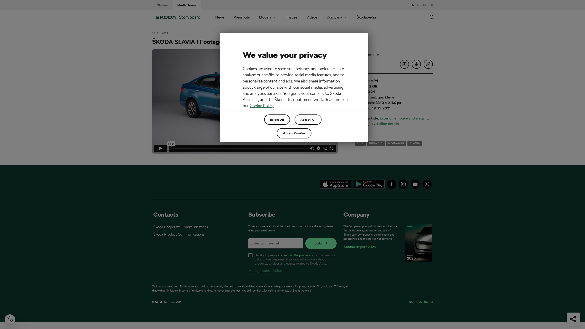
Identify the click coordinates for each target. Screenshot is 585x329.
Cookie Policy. (262, 105)
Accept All (308, 119)
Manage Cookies (294, 133)
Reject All (277, 119)
